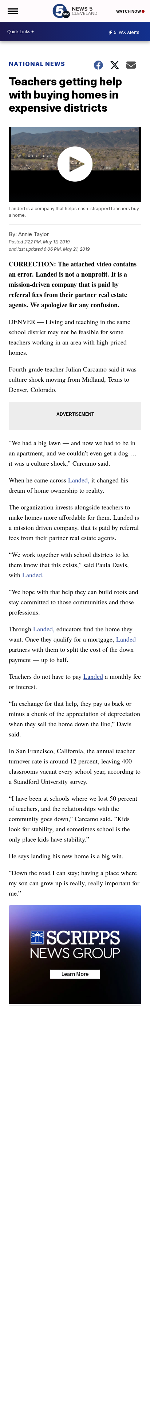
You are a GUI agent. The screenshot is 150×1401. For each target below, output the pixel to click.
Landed (126, 639)
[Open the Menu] (12, 11)
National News (37, 64)
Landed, (79, 480)
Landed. (33, 574)
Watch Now (129, 11)
